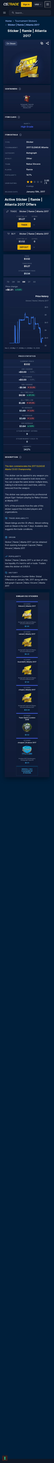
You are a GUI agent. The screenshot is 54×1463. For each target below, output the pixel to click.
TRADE (24, 225)
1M (13, 282)
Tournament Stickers (26, 20)
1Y (29, 282)
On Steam (11, 43)
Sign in (26, 4)
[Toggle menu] (48, 4)
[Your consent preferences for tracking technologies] (4, 1458)
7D (8, 282)
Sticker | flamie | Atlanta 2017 (23, 24)
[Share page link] (47, 43)
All (34, 282)
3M (18, 282)
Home (8, 20)
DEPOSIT (24, 247)
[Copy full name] (41, 43)
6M (23, 282)
